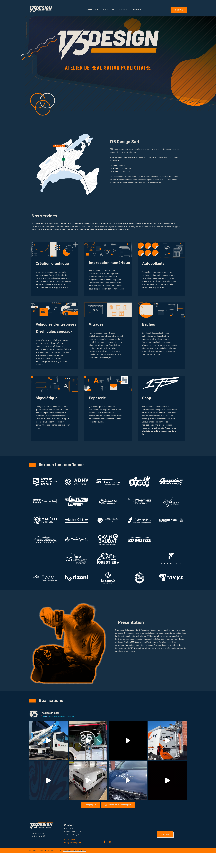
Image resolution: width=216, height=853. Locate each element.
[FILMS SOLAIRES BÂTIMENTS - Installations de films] (48, 780)
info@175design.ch (72, 842)
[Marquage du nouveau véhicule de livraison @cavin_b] (88, 780)
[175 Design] (40, 9)
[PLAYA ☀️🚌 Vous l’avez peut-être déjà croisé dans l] (88, 740)
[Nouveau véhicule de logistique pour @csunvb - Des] (128, 780)
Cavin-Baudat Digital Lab (74, 850)
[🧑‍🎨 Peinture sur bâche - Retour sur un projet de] (128, 740)
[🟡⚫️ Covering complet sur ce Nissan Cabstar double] (167, 780)
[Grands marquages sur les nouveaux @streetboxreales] (48, 740)
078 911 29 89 (69, 839)
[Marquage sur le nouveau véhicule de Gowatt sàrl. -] (167, 740)
